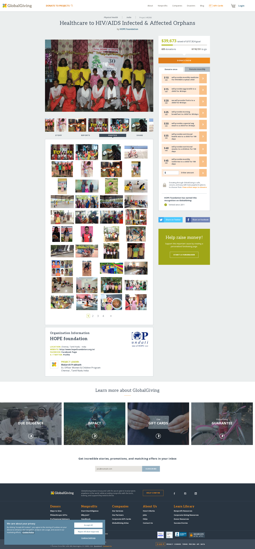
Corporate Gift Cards (121, 519)
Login (241, 5)
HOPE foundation (129, 29)
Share (140, 135)
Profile (66, 354)
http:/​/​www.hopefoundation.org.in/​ (77, 349)
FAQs (145, 519)
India (129, 17)
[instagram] (185, 493)
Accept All (88, 525)
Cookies (177, 544)
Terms (185, 544)
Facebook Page (69, 352)
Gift (218, 5)
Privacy (169, 544)
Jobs (145, 515)
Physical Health (110, 17)
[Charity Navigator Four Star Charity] (161, 535)
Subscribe (151, 469)
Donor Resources (181, 519)
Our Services (117, 511)
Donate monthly (197, 69)
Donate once (171, 69)
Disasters (191, 5)
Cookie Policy (28, 532)
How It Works (149, 511)
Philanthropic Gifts (58, 515)
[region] (54, 532)
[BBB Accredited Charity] (182, 535)
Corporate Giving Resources (186, 515)
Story (58, 135)
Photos (112, 135)
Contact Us (148, 523)
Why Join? (85, 515)
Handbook (85, 519)
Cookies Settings (88, 538)
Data (203, 544)
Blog (202, 5)
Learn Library (184, 506)
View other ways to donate (194, 187)
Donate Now (184, 60)
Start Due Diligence (89, 511)
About (150, 5)
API (198, 544)
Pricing (192, 544)
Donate (58, 5)
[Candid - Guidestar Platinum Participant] (170, 535)
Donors (55, 506)
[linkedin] (196, 493)
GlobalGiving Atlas (120, 523)
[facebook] (174, 493)
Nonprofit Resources (183, 511)
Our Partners (118, 515)
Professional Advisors (60, 519)
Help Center (153, 493)
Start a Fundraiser (184, 255)
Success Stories (181, 523)
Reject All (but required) (88, 531)
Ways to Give (55, 511)
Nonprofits (162, 5)
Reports (85, 135)
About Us (150, 506)
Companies (177, 5)
